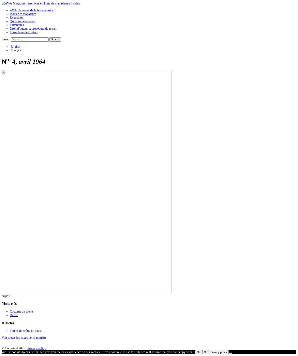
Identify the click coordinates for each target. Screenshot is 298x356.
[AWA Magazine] (41, 3)
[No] (230, 353)
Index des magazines (23, 14)
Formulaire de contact (24, 32)
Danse (14, 315)
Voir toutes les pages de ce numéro (24, 337)
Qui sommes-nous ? (22, 21)
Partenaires (17, 25)
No (205, 352)
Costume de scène (21, 311)
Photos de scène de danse (26, 330)
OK (199, 352)
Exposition (17, 17)
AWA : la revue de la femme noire (31, 10)
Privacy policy (36, 348)
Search (6, 39)
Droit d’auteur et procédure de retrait (33, 28)
